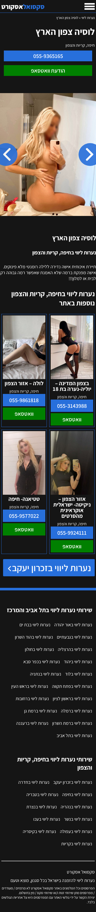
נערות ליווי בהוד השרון (34, 637)
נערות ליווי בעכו (46, 819)
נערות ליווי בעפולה (76, 831)
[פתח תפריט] (89, 6)
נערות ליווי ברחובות (32, 698)
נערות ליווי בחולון (39, 649)
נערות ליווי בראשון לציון (72, 698)
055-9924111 (72, 532)
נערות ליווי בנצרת (41, 807)
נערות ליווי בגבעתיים (74, 637)
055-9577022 (24, 515)
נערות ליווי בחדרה (33, 782)
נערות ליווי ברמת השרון (72, 723)
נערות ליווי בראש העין (29, 686)
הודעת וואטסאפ (48, 70)
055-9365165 (48, 56)
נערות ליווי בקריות (76, 844)
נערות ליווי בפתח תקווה (72, 686)
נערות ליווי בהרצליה (75, 649)
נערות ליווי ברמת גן (40, 711)
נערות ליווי (88, 17)
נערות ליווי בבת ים (34, 625)
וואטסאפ (71, 419)
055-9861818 (24, 400)
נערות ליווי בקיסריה (39, 831)
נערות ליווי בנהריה (76, 807)
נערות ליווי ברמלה (76, 711)
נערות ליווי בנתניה (45, 674)
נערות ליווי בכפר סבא (41, 662)
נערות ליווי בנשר (78, 819)
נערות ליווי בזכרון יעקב (51, 568)
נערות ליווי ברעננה (32, 723)
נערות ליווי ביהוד (78, 662)
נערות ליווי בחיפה (77, 794)
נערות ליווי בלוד (78, 674)
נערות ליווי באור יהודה (73, 625)
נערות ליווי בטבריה (42, 794)
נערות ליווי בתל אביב (74, 735)
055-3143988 (72, 405)
